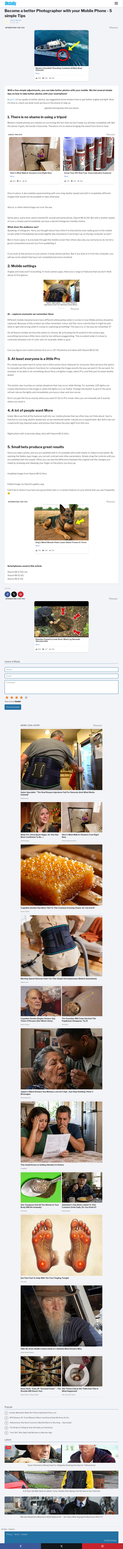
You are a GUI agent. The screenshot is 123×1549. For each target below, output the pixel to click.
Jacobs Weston (15, 20)
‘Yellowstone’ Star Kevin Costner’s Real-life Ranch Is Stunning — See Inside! (40, 1423)
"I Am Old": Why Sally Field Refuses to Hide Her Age (30, 1433)
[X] (14, 594)
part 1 (12, 99)
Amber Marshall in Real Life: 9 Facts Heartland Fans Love (32, 1413)
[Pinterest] (21, 594)
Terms (16, 1534)
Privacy (9, 1534)
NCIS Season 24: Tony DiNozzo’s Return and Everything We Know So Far (39, 1418)
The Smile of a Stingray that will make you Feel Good (31, 1427)
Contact (24, 1534)
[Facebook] (7, 594)
